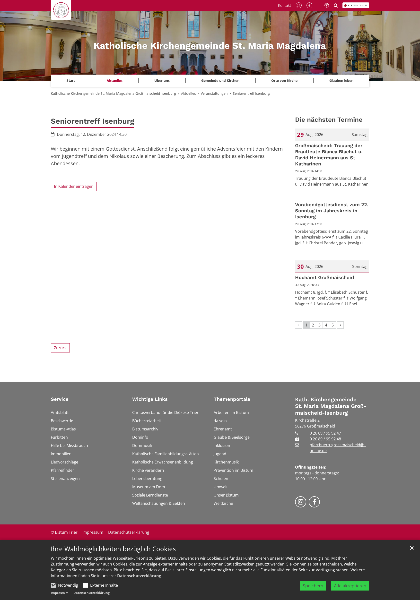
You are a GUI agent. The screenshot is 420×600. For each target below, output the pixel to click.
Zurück (60, 348)
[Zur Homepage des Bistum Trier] (355, 5)
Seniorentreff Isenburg (251, 93)
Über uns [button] (162, 80)
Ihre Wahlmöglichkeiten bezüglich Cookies (113, 549)
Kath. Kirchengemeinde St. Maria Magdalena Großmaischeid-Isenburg (330, 406)
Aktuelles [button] (114, 80)
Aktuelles (188, 93)
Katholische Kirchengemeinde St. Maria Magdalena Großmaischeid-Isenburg (113, 93)
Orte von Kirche (284, 80)
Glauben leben (341, 80)
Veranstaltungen (214, 93)
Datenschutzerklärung (139, 575)
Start (71, 80)
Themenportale (232, 399)
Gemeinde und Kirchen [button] (220, 80)
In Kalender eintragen (74, 186)
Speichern (313, 586)
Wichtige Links (150, 399)
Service (60, 399)
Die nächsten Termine (328, 119)
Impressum (60, 593)
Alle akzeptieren (350, 586)
